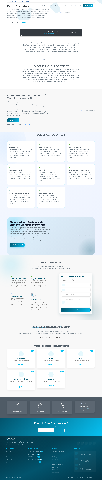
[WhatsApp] (93, 1)
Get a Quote (88, 5)
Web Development (56, 454)
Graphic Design (55, 467)
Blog (70, 5)
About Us (45, 5)
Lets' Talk (74, 32)
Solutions (63, 5)
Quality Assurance (56, 462)
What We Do (54, 5)
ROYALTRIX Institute (34, 462)
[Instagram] (91, 1)
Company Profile (10, 462)
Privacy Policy (71, 477)
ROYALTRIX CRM (33, 454)
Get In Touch (13, 120)
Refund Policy (80, 477)
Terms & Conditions (91, 477)
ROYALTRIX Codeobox (35, 451)
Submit (75, 310)
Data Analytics (55, 472)
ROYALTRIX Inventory (35, 459)
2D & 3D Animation (56, 470)
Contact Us (78, 5)
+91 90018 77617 (13, 1)
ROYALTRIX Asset (34, 457)
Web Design (54, 457)
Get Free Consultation (45, 430)
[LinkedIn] (86, 1)
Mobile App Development (58, 451)
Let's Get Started (17, 245)
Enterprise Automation (57, 464)
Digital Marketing (56, 459)
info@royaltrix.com (24, 1)
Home (8, 22)
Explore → (21, 364)
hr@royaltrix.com (84, 410)
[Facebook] (89, 1)
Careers (8, 454)
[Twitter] (82, 443)
